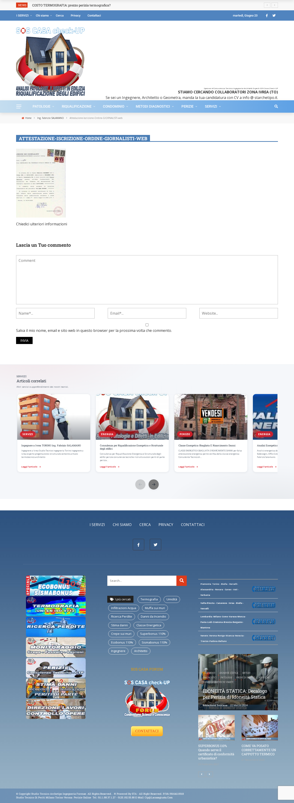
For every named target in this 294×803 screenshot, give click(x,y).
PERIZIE (187, 106)
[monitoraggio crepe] (56, 646)
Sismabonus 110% (154, 642)
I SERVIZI (22, 15)
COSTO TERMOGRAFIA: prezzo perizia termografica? (71, 5)
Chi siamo (42, 15)
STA (134, 793)
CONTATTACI (146, 731)
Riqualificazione (76, 106)
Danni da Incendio (153, 616)
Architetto (140, 651)
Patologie (41, 106)
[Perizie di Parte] (56, 667)
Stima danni (119, 625)
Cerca (60, 15)
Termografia (149, 599)
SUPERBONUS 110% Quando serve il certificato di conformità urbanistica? (216, 752)
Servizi (211, 106)
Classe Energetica (148, 625)
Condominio (113, 106)
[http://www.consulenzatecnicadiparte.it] (113, 793)
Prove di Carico (245, 677)
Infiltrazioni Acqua (123, 608)
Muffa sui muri (155, 608)
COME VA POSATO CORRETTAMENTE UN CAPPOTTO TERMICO (259, 750)
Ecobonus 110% (122, 642)
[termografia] (56, 585)
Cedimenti (209, 672)
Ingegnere (118, 651)
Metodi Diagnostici (153, 106)
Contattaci (94, 15)
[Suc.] (209, 774)
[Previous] (201, 774)
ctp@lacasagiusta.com (159, 797)
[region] (147, 433)
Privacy (75, 15)
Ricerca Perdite (121, 616)
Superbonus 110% (153, 634)
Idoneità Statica (228, 672)
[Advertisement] (184, 55)
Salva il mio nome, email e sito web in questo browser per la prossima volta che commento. (94, 330)
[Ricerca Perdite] (56, 626)
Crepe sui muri (121, 634)
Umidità (172, 599)
